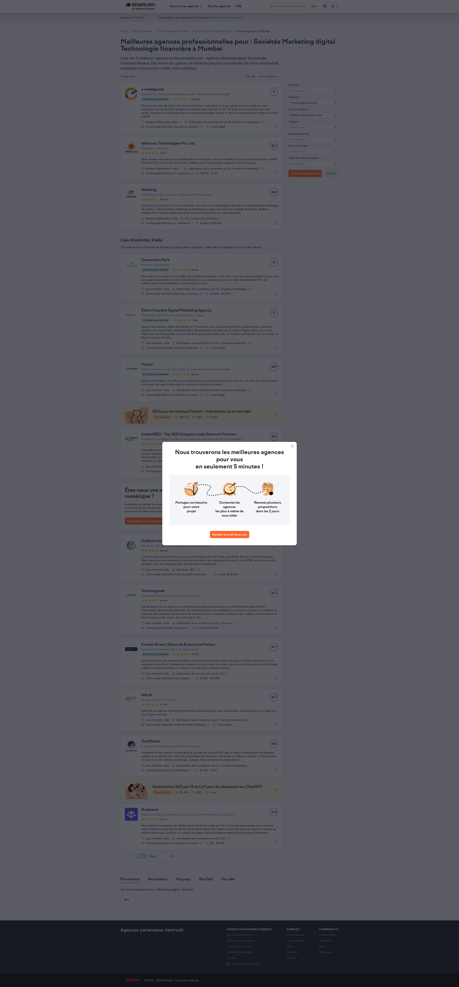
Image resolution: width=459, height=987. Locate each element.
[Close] (292, 446)
